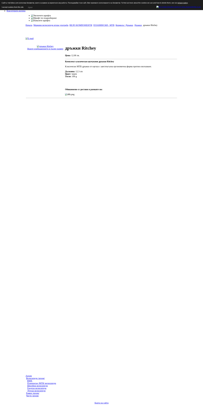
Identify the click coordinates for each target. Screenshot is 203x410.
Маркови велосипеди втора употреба (50, 25)
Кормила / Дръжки (124, 25)
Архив (29, 376)
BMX (29, 381)
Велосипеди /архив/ (35, 378)
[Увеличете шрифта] (41, 15)
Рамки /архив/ (32, 393)
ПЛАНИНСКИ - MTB (103, 25)
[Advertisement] (58, 31)
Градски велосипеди (36, 388)
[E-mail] (30, 38)
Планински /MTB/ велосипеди (41, 383)
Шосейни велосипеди (37, 386)
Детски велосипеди (36, 391)
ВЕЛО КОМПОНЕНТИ (80, 25)
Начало (29, 25)
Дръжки (138, 25)
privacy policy (183, 3)
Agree (30, 7)
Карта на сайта (102, 403)
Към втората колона (16, 11)
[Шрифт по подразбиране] (44, 18)
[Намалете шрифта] (40, 20)
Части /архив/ (32, 396)
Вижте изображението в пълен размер (45, 49)
